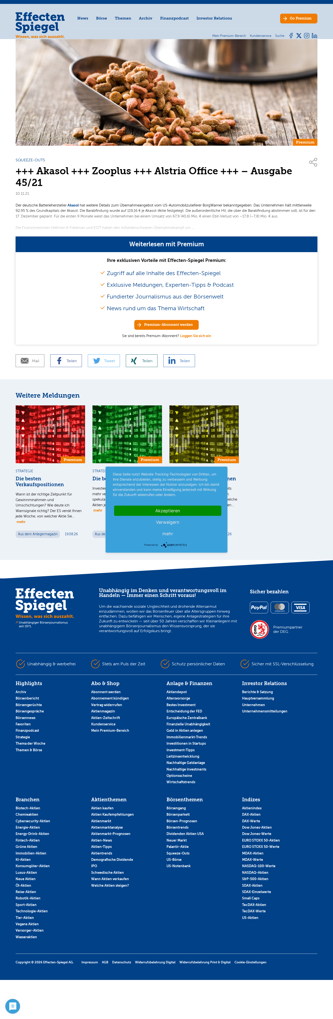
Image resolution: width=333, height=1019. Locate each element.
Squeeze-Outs (177, 853)
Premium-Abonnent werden (168, 325)
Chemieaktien (27, 814)
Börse (101, 18)
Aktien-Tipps (101, 847)
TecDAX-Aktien (254, 905)
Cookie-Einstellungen (250, 962)
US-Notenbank (178, 866)
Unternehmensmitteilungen (264, 711)
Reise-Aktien (26, 892)
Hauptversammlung (258, 698)
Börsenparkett (178, 814)
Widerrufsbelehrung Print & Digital (205, 962)
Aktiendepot (176, 692)
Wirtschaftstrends (180, 782)
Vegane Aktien (27, 924)
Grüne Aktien (26, 847)
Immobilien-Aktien (31, 853)
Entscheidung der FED (184, 711)
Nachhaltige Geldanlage (185, 763)
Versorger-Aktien (30, 930)
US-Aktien (250, 918)
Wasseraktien (26, 937)
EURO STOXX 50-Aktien (261, 840)
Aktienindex (252, 808)
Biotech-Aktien (28, 808)
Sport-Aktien (26, 905)
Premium (301, 18)
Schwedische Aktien (107, 873)
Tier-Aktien (25, 918)
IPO (94, 866)
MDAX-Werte (252, 860)
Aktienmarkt (101, 821)
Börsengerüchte (29, 705)
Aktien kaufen (102, 808)
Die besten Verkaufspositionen (40, 481)
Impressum (89, 962)
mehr (21, 522)
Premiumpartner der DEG (288, 629)
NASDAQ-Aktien (255, 873)
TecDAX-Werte (254, 911)
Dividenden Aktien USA (185, 834)
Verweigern (167, 522)
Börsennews (25, 718)
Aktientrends (101, 853)
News (82, 18)
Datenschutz (121, 962)
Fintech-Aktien (28, 840)
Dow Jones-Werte (256, 834)
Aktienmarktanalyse (107, 827)
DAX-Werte (251, 821)
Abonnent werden (106, 692)
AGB (105, 962)
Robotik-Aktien (28, 898)
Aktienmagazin (103, 711)
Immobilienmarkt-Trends (186, 737)
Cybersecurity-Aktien (33, 821)
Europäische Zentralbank (186, 718)
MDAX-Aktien (253, 853)
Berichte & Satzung (257, 692)
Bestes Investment (181, 705)
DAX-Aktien (251, 814)
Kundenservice (103, 724)
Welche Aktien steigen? (110, 885)
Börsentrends (177, 827)
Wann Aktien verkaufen (110, 879)
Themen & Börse (29, 750)
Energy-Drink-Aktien (32, 834)
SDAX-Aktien (252, 885)
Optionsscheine (179, 776)
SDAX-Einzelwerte (256, 892)
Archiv (145, 18)
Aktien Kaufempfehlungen (112, 814)
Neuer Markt (176, 840)
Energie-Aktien (28, 827)
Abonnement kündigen (110, 698)
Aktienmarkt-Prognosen (110, 834)
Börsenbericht (27, 698)
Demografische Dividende (112, 860)
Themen (123, 18)
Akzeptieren (167, 510)
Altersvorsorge (178, 698)
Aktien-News (101, 840)
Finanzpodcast (174, 18)
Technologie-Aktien (32, 911)
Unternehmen (253, 705)
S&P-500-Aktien (255, 879)
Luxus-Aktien (26, 873)
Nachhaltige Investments (186, 769)
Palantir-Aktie (177, 847)
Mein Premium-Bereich (110, 730)
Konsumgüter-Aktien (33, 866)
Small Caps (250, 898)
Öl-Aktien (23, 885)
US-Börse (174, 860)
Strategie (23, 737)
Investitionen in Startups (186, 743)
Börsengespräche (30, 711)
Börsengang (176, 808)
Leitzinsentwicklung (182, 756)
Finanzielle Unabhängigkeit (188, 724)
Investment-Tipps (180, 750)
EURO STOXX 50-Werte (260, 847)
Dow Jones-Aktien (257, 827)
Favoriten (23, 724)
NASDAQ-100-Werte (258, 866)
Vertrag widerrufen (106, 705)
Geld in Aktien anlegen (184, 730)
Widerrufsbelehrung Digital (155, 962)
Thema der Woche (30, 743)
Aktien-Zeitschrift (105, 718)
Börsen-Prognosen (181, 821)
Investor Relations (214, 18)
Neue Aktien (26, 879)
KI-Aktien (23, 860)
